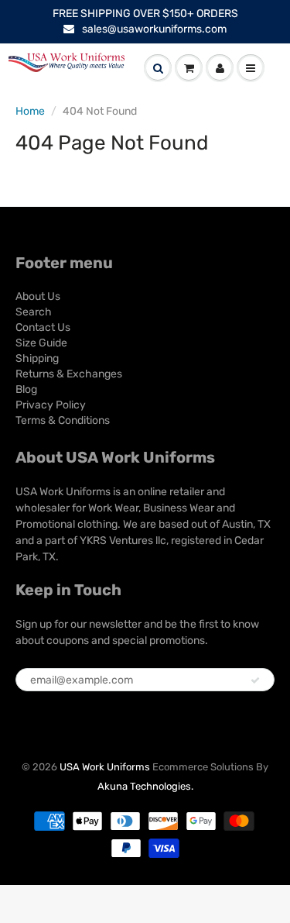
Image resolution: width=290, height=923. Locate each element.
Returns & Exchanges (68, 374)
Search (33, 312)
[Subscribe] (255, 680)
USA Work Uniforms (105, 767)
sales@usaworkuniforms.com (154, 29)
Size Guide (41, 343)
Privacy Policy (50, 405)
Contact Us (42, 327)
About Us (37, 296)
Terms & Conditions (62, 420)
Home (30, 111)
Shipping (37, 358)
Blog (26, 389)
